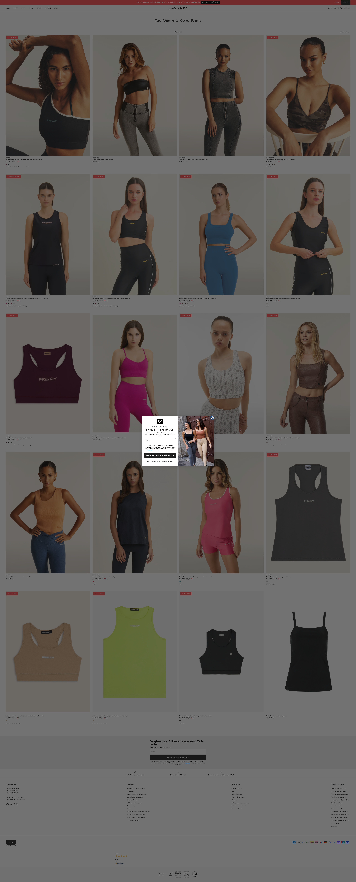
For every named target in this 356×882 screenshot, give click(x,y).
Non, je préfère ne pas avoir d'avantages (160, 461)
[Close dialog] (211, 418)
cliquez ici (150, 450)
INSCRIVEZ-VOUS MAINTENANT (160, 456)
